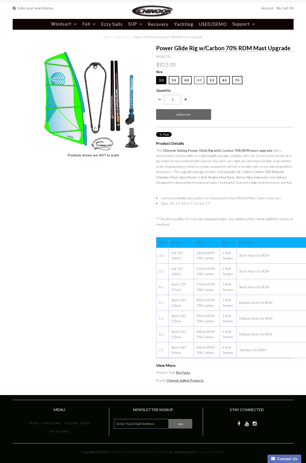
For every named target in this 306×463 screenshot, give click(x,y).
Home (107, 37)
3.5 (174, 80)
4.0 (186, 80)
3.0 (161, 80)
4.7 (199, 80)
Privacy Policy (59, 431)
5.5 (212, 80)
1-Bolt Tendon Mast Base (216, 177)
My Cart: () (285, 8)
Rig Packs (122, 37)
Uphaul (281, 177)
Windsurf (61, 24)
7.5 (237, 80)
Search (34, 423)
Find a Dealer (51, 423)
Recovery (158, 24)
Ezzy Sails (112, 24)
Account (267, 8)
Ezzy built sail (230, 172)
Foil (86, 24)
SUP (132, 24)
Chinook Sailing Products (185, 380)
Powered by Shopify (210, 452)
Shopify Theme (158, 452)
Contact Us (286, 459)
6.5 (224, 80)
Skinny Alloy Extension (252, 177)
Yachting (183, 24)
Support (241, 24)
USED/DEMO (213, 24)
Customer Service (77, 423)
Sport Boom (188, 177)
